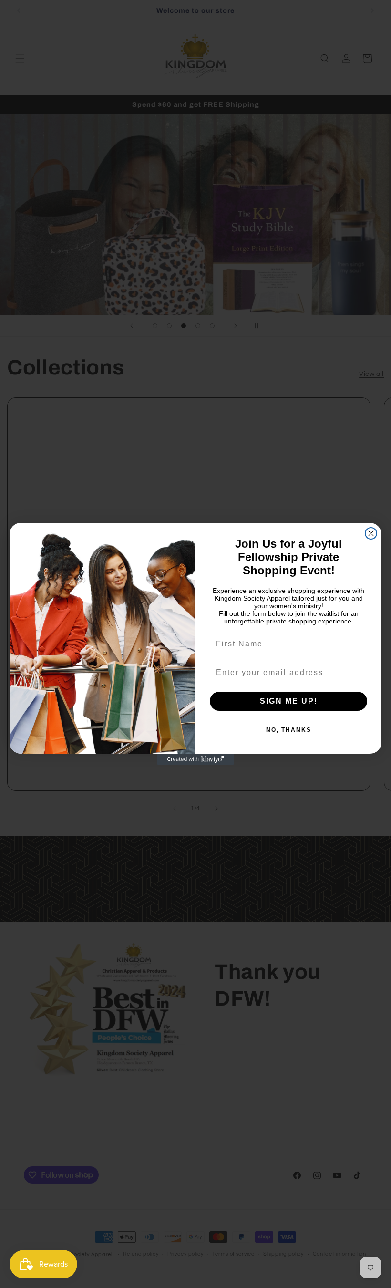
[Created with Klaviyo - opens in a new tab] (195, 759)
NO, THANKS (288, 730)
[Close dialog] (371, 533)
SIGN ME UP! (289, 701)
